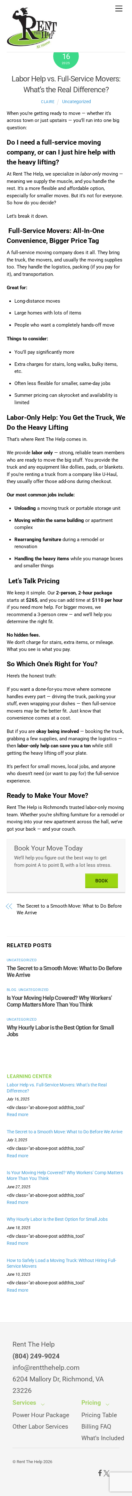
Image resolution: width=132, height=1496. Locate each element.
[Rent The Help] (32, 45)
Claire (48, 102)
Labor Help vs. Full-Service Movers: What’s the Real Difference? (57, 1087)
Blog (12, 990)
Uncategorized (76, 101)
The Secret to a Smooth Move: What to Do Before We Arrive (69, 909)
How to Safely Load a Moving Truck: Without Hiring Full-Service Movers (61, 1263)
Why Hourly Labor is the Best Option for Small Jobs (58, 1219)
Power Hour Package (40, 1415)
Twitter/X (106, 1473)
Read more (17, 1114)
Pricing (91, 1402)
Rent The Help (29, 1461)
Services (24, 1402)
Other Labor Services (40, 1426)
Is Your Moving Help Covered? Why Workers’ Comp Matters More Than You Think (59, 1001)
